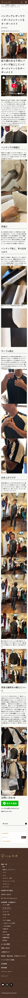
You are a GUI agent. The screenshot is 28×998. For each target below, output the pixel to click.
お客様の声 (5, 929)
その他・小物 (6, 914)
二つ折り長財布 (7, 926)
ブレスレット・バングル (9, 881)
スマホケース (6, 884)
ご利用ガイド (5, 952)
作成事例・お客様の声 (8, 902)
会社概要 (4, 964)
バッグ (4, 872)
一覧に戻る (5, 823)
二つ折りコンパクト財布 (9, 923)
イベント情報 (6, 905)
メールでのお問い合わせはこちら (10, 808)
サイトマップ (4, 976)
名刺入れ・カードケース (9, 869)
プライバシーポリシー (6, 971)
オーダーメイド (5, 31)
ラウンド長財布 (7, 920)
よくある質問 (5, 944)
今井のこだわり (6, 894)
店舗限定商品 (6, 937)
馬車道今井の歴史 (7, 890)
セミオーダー (6, 887)
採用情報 (4, 968)
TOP (2, 5)
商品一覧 (4, 864)
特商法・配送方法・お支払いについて (13, 956)
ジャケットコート (14, 31)
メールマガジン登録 (7, 960)
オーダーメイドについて (9, 898)
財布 (4, 866)
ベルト (4, 875)
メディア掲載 (6, 934)
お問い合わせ (5, 948)
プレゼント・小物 (7, 878)
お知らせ (5, 932)
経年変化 (5, 940)
